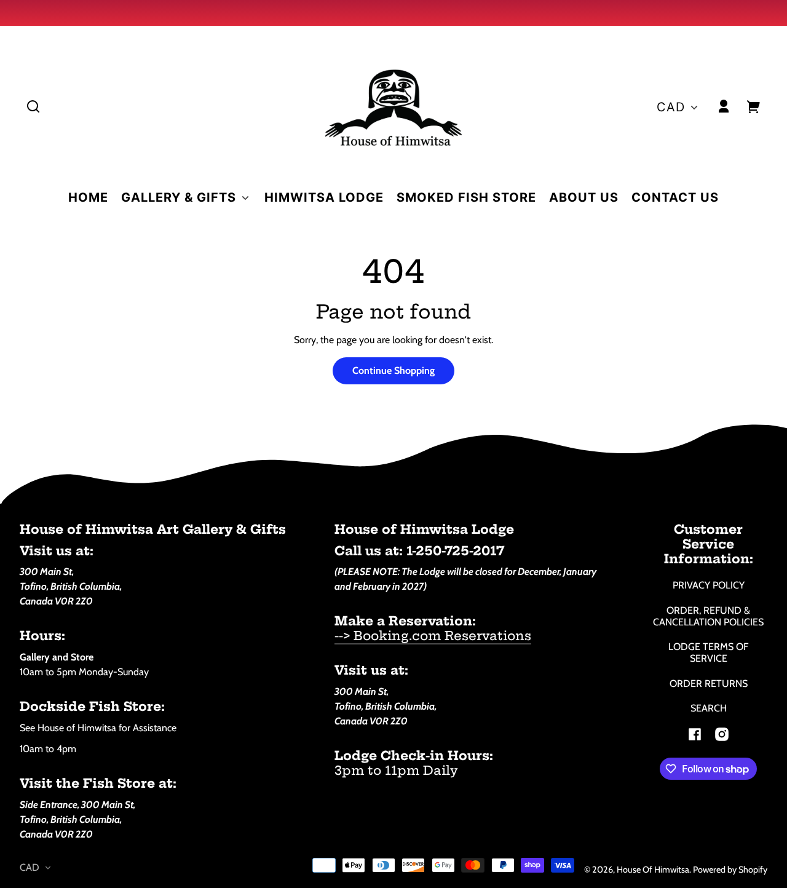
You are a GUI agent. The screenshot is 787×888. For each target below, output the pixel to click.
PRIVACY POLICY (709, 585)
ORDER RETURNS (709, 683)
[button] (33, 106)
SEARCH (708, 708)
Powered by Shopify (730, 869)
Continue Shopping (393, 370)
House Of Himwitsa (653, 869)
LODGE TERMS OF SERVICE (708, 652)
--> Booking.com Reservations (432, 635)
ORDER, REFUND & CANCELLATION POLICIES (708, 616)
